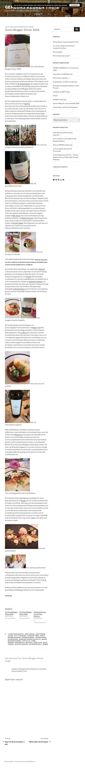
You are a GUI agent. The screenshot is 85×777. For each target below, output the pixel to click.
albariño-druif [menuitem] (30, 274)
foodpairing (41, 637)
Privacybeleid (57, 52)
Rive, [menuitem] (25, 333)
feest (42, 636)
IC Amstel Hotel (24, 84)
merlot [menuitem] (41, 347)
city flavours (20, 636)
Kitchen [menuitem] (30, 218)
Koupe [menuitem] (23, 501)
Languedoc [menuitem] (11, 121)
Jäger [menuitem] (12, 206)
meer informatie (62, 5)
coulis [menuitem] (34, 330)
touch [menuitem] (10, 440)
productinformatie (16, 642)
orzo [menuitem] (42, 338)
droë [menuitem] (15, 186)
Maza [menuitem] (34, 328)
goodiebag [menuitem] (14, 580)
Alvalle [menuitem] (17, 254)
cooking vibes (33, 636)
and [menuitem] (13, 106)
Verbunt (42, 269)
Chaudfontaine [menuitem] (19, 289)
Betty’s (27, 218)
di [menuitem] (12, 320)
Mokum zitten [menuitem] (29, 76)
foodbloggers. (28, 637)
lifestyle (26, 641)
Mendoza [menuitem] (17, 452)
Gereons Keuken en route (30, 639)
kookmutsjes (18, 223)
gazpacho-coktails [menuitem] (19, 282)
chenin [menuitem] (20, 116)
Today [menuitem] (18, 216)
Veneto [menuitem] (10, 345)
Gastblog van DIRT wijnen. (61, 92)
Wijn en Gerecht (22, 644)
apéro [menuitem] (30, 101)
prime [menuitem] (26, 338)
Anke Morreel (57, 132)
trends (11, 644)
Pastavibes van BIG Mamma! (62, 74)
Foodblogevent (14, 637)
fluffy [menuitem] (28, 506)
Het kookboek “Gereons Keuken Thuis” (66, 42)
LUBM (33, 641)
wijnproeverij (35, 644)
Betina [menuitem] (15, 218)
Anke (54, 145)
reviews (29, 642)
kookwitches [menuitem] (14, 228)
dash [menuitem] (37, 347)
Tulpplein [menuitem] (40, 198)
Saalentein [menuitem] (38, 450)
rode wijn (38, 642)
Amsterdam (30, 634)
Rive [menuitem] (9, 386)
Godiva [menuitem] (27, 104)
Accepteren (74, 5)
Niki (16, 216)
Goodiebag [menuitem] (26, 86)
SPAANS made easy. (60, 99)
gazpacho (35, 282)
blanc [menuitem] (26, 116)
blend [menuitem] (10, 347)
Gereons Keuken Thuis (32, 7)
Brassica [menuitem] (18, 435)
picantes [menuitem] (15, 284)
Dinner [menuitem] (14, 69)
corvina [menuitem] (19, 347)
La (24, 333)
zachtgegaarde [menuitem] (15, 493)
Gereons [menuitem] (24, 81)
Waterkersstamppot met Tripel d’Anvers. (40, 614)
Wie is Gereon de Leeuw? (61, 56)
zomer (45, 644)
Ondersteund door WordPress (25, 761)
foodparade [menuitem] (14, 96)
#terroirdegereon (16, 634)
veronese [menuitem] (25, 347)
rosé (45, 642)
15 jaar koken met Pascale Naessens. (65, 107)
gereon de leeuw (26, 27)
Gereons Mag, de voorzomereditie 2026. (66, 103)
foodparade (13, 639)
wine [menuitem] (10, 106)
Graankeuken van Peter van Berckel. (65, 82)
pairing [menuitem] (25, 106)
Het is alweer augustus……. (61, 78)
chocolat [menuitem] (18, 106)
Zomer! (55, 96)
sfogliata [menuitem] (21, 320)
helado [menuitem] (39, 282)
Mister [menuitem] (19, 86)
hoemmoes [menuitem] (24, 328)
